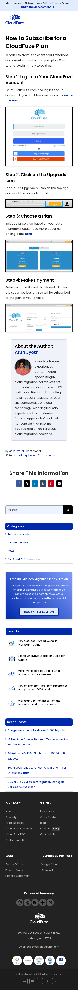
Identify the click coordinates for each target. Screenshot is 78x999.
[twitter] (47, 981)
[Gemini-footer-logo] (42, 900)
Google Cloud (50, 864)
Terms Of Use (14, 864)
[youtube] (32, 981)
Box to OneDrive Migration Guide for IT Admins (43, 657)
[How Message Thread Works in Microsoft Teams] (12, 643)
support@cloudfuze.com (43, 947)
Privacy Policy (14, 870)
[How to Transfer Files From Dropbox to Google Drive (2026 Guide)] (12, 688)
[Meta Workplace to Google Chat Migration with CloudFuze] (12, 673)
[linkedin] (24, 981)
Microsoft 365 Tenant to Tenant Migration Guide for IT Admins (39, 702)
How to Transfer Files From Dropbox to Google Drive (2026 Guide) (43, 687)
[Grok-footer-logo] (50, 900)
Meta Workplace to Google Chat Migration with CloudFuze (39, 672)
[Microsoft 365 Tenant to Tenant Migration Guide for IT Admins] (12, 703)
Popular (14, 631)
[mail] (55, 981)
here (28, 234)
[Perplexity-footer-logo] (27, 900)
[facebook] (40, 981)
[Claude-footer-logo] (35, 900)
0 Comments (46, 455)
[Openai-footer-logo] (19, 900)
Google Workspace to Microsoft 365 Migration (37, 730)
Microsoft (47, 870)
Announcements (19, 534)
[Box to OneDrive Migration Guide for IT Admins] (12, 658)
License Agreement (18, 876)
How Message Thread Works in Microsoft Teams (37, 642)
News (11, 551)
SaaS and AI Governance (24, 559)
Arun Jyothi (27, 352)
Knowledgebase (24, 455)
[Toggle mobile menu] (71, 23)
